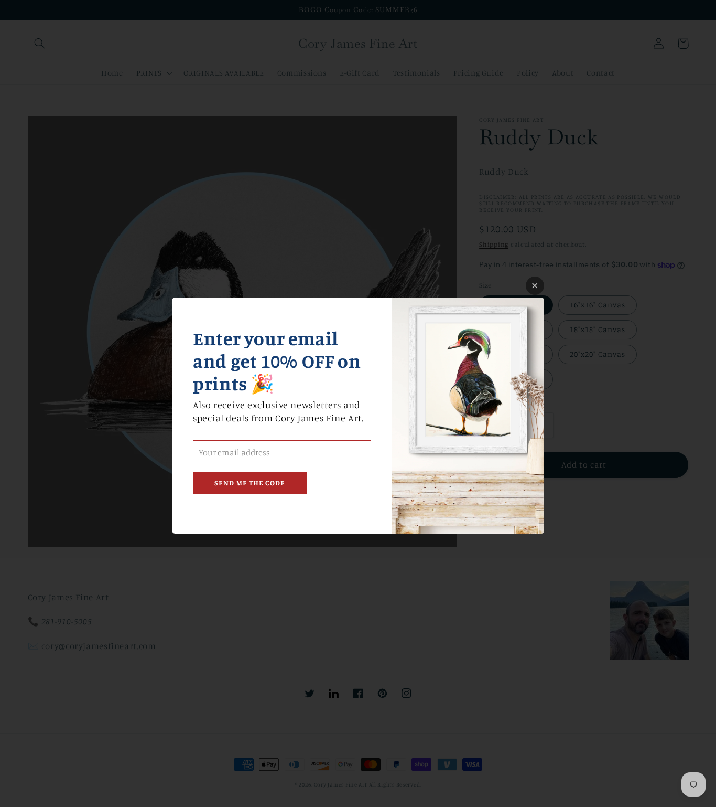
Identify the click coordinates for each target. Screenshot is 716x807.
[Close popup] (535, 286)
